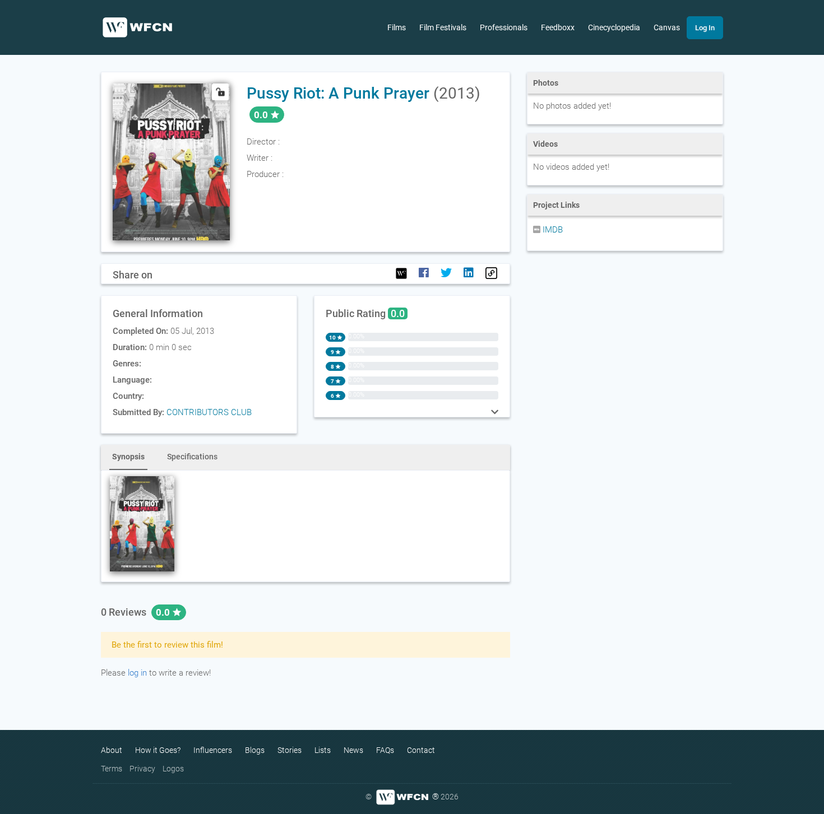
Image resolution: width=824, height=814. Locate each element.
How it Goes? (157, 750)
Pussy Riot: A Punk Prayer (338, 93)
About (111, 750)
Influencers (212, 750)
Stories (289, 750)
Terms (111, 768)
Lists (322, 750)
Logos (173, 768)
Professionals (503, 27)
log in (137, 673)
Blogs (255, 750)
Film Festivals (442, 27)
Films (396, 27)
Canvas (667, 27)
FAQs (385, 750)
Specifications (192, 456)
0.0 (164, 612)
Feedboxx (558, 27)
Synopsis (128, 456)
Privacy (142, 768)
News (353, 750)
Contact (421, 750)
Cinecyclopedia (614, 27)
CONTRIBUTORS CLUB (209, 412)
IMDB (551, 230)
